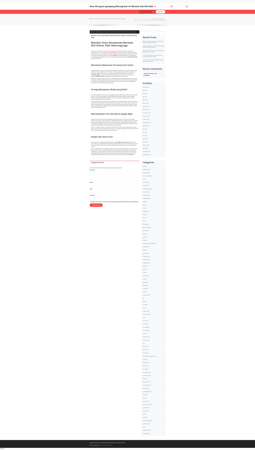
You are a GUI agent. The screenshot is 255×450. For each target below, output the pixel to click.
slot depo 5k (146, 365)
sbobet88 (145, 304)
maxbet (144, 272)
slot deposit (145, 369)
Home (153, 18)
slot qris (145, 398)
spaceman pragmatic (148, 420)
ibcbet (144, 208)
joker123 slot (146, 230)
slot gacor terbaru (147, 385)
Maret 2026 (145, 103)
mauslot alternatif (114, 32)
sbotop (144, 307)
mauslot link (127, 32)
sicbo (144, 317)
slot (144, 343)
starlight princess (147, 430)
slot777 (144, 414)
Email (91, 188)
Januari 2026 (146, 109)
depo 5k (145, 205)
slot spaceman (146, 407)
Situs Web (92, 195)
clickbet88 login (146, 198)
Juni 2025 (145, 132)
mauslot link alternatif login (111, 52)
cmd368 (145, 201)
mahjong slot (146, 253)
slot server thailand (147, 404)
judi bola (145, 237)
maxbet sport (146, 275)
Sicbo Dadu (145, 320)
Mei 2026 (145, 96)
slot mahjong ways (147, 391)
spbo (144, 427)
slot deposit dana (147, 372)
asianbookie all (146, 169)
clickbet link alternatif (148, 188)
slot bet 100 (146, 346)
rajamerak (145, 288)
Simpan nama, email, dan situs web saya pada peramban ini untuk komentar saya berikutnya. (115, 201)
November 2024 (147, 154)
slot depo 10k (146, 362)
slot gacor (145, 378)
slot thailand (146, 411)
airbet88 (145, 166)
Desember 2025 (147, 113)
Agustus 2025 (146, 125)
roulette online (146, 295)
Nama (91, 182)
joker (144, 221)
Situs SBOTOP (146, 336)
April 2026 (145, 100)
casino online (146, 182)
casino (144, 179)
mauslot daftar (121, 32)
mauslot (108, 32)
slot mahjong (146, 388)
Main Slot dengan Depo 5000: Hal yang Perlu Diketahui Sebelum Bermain (153, 46)
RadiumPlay (145, 285)
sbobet (144, 301)
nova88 (144, 279)
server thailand (146, 314)
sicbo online (145, 324)
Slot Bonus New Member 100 (150, 356)
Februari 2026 (146, 106)
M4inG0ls (94, 32)
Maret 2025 (145, 142)
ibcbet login (145, 211)
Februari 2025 (146, 145)
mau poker (145, 266)
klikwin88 (145, 240)
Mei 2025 (145, 135)
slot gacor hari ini (147, 382)
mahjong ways (146, 256)
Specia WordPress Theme (105, 445)
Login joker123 (146, 246)
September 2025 (147, 122)
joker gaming (146, 224)
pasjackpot (145, 282)
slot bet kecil (146, 353)
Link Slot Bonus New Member (150, 243)
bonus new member (147, 176)
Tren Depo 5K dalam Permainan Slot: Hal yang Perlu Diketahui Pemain (152, 56)
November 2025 (147, 116)
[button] (152, 11)
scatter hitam (146, 311)
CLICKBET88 (146, 192)
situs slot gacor (146, 340)
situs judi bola (146, 327)
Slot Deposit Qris (147, 375)
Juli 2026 (145, 90)
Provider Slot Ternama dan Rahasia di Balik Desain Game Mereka (153, 60)
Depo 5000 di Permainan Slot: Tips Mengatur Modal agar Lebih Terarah (153, 51)
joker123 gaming (147, 227)
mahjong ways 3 (146, 262)
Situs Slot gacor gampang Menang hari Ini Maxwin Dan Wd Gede (121, 6)
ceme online (145, 185)
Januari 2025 (146, 148)
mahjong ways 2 (146, 259)
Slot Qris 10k (146, 401)
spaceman (145, 417)
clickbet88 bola (146, 195)
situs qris (145, 333)
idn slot (144, 217)
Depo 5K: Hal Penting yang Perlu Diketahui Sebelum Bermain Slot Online (153, 42)
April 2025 (145, 138)
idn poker (145, 214)
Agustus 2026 (146, 87)
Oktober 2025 (146, 119)
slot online (145, 394)
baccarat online (146, 172)
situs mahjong (146, 330)
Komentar (93, 170)
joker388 (145, 234)
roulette (145, 291)
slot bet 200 (146, 349)
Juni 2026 (145, 93)
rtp (143, 298)
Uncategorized (160, 18)
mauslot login (133, 32)
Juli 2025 (145, 129)
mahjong (145, 250)
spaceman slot (146, 423)
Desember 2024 (147, 151)
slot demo (145, 359)
